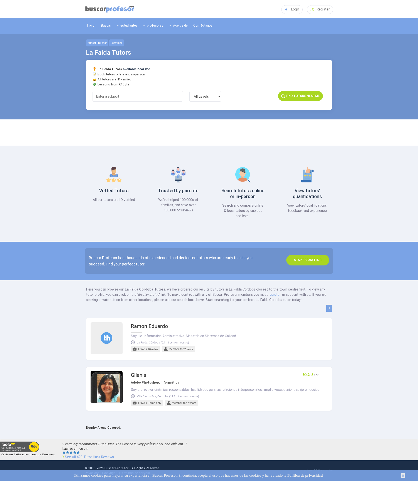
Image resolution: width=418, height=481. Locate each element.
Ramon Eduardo (149, 326)
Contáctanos (202, 25)
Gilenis (138, 375)
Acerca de (180, 25)
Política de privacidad (305, 475)
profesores (155, 25)
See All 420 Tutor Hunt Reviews (89, 457)
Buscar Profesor (97, 42)
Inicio (90, 25)
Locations (117, 42)
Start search (308, 260)
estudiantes (129, 25)
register (275, 294)
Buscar (106, 25)
